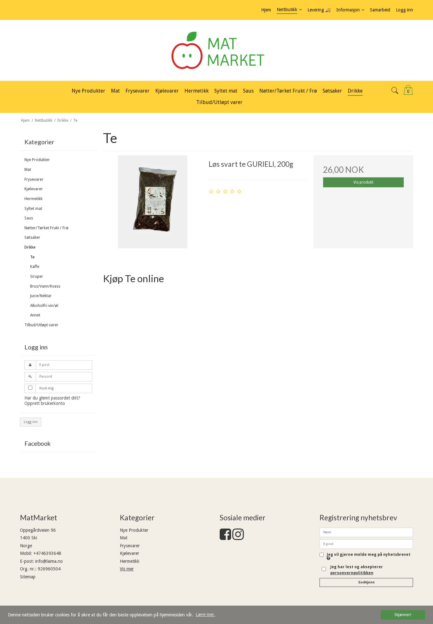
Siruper (36, 276)
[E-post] (366, 543)
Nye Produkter (37, 160)
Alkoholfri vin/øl (44, 305)
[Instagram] (238, 537)
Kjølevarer (33, 189)
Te (32, 257)
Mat (27, 169)
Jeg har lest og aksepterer (356, 570)
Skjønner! (402, 614)
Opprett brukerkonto (44, 403)
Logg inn (31, 422)
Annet (35, 315)
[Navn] (366, 531)
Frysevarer (33, 179)
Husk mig (46, 388)
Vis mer (127, 568)
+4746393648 (47, 553)
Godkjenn (366, 582)
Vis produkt (363, 182)
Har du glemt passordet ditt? (52, 397)
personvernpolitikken (351, 573)
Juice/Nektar (41, 296)
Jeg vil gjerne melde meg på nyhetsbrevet (368, 555)
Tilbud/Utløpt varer (41, 325)
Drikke (30, 247)
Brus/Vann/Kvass (45, 286)
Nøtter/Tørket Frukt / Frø (46, 228)
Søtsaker (32, 237)
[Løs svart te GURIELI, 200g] (152, 204)
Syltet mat (33, 208)
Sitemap (28, 576)
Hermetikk (33, 199)
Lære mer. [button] (205, 614)
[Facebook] (225, 537)
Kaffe (34, 266)
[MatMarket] (216, 50)
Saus (28, 218)
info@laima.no (49, 561)
